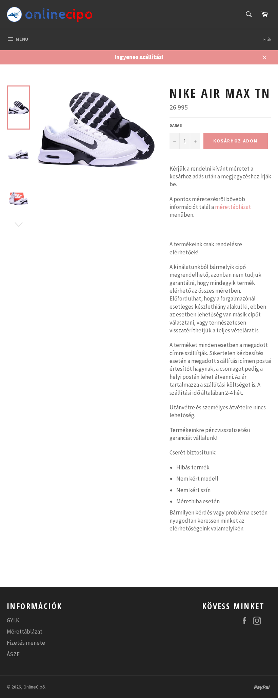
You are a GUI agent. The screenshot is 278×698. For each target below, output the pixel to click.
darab (176, 125)
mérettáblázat (233, 207)
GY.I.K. (13, 620)
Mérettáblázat (24, 631)
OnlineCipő (34, 687)
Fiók (267, 39)
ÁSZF (13, 654)
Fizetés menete (26, 642)
